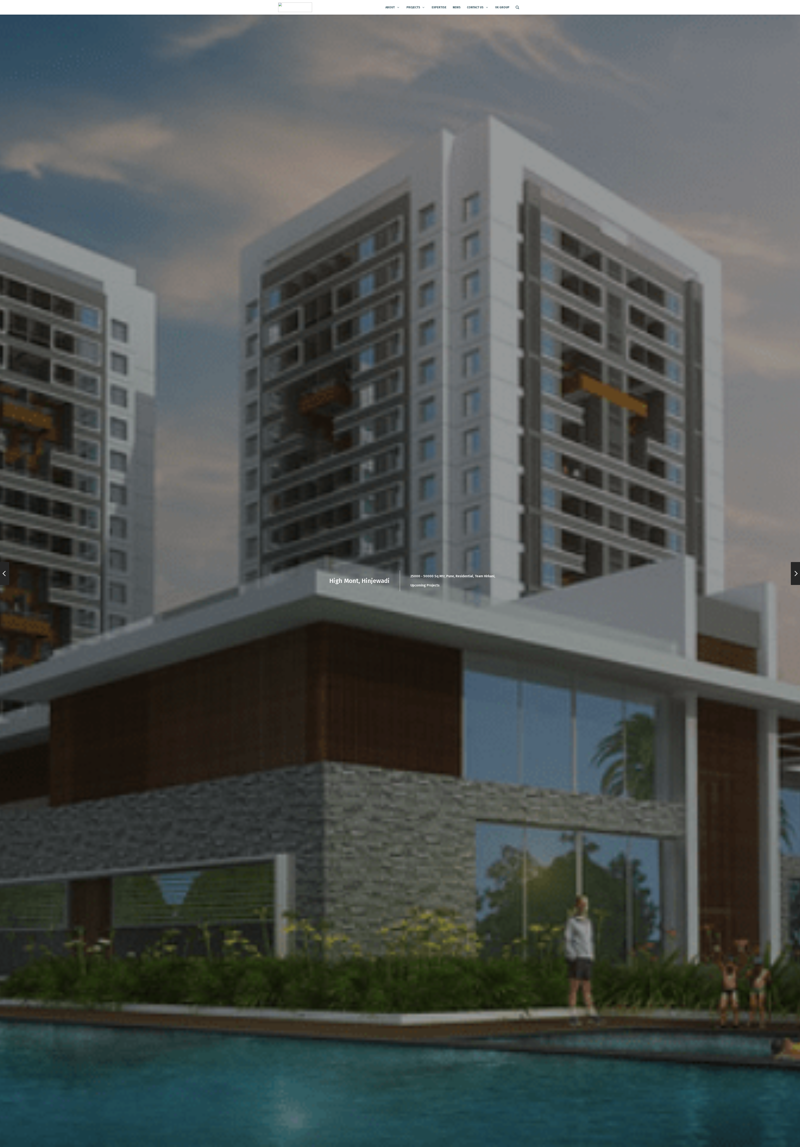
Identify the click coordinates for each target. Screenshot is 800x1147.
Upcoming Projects (425, 585)
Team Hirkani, (485, 576)
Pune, (450, 576)
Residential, (465, 576)
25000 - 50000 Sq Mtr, (427, 576)
